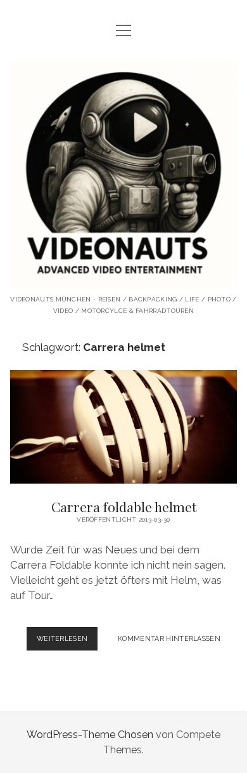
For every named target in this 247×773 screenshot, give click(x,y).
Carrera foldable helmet (123, 427)
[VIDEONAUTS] (123, 278)
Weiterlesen (67, 642)
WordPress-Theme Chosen (90, 735)
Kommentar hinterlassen (169, 638)
